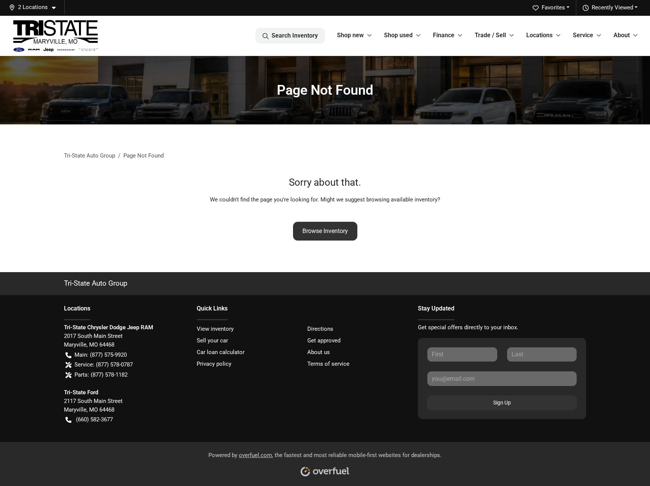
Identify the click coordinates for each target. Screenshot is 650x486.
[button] (35, 7)
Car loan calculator (221, 352)
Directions (320, 329)
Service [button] (583, 35)
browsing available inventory (401, 199)
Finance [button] (443, 35)
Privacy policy (214, 363)
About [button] (622, 35)
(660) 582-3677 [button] (94, 419)
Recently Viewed (612, 7)
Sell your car (212, 340)
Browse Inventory (325, 231)
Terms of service (328, 363)
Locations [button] (539, 35)
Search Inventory (295, 35)
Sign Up (502, 403)
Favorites (553, 7)
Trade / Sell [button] (490, 35)
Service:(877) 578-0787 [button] (103, 364)
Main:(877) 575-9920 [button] (100, 354)
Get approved (323, 340)
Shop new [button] (350, 35)
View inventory (215, 329)
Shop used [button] (398, 35)
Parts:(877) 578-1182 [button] (101, 374)
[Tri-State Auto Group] (55, 36)
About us (318, 352)
